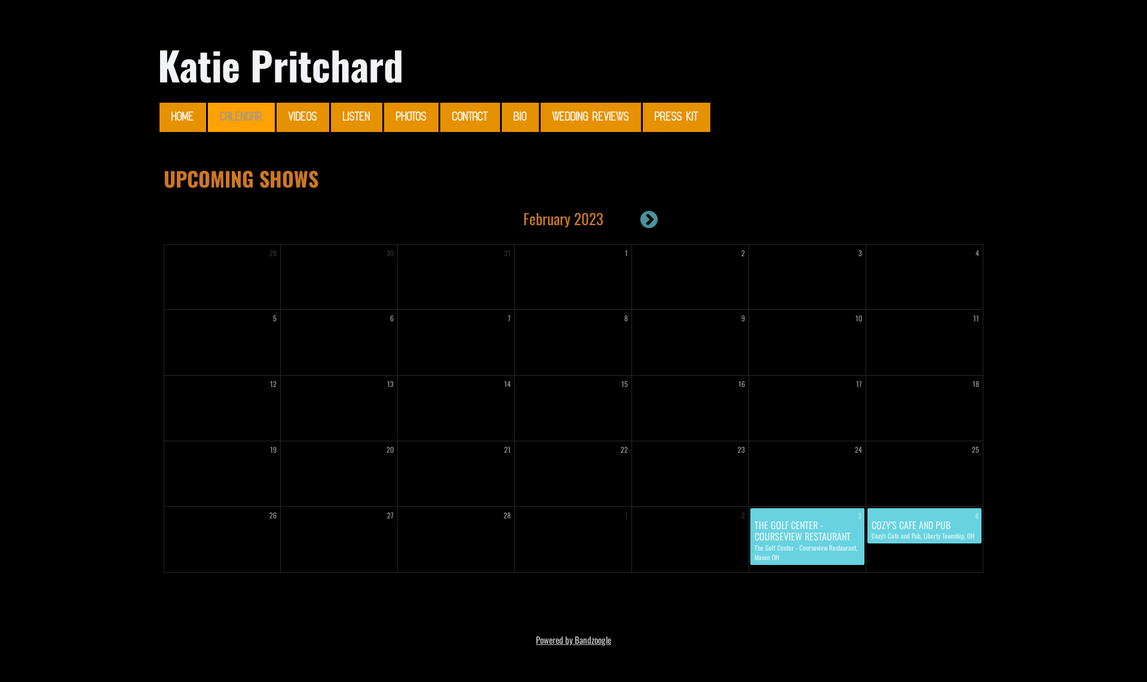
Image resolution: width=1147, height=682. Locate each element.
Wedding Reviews (591, 117)
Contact (470, 117)
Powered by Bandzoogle (573, 639)
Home (182, 117)
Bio (520, 117)
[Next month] (649, 219)
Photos (411, 117)
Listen (356, 117)
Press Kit (676, 117)
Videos (303, 117)
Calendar (241, 117)
